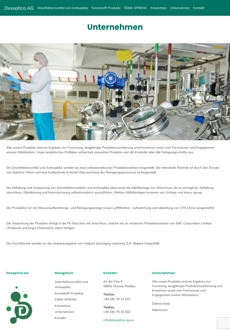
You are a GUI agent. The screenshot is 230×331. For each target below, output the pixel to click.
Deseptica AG (19, 8)
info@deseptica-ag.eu (118, 320)
